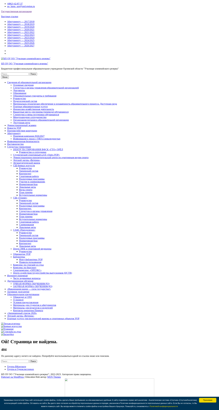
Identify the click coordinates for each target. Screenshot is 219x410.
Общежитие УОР (22, 254)
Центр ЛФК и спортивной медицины (32, 248)
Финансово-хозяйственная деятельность (33, 109)
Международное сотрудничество (29, 117)
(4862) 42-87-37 (15, 3)
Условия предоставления (25, 302)
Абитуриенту (14, 133)
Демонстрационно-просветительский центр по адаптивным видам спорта (50, 157)
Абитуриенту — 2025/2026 (20, 43)
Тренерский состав (28, 171)
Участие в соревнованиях (32, 181)
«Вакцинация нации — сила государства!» (29, 289)
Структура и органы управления (35, 211)
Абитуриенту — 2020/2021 (20, 29)
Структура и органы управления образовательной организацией (46, 87)
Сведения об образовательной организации (29, 82)
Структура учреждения (19, 147)
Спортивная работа (29, 176)
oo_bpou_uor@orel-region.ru (21, 6)
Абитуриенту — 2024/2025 (20, 40)
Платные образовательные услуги (30, 106)
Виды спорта (25, 189)
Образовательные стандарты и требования (34, 96)
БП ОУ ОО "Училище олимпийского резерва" (24, 63)
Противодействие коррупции (22, 130)
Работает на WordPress (12, 377)
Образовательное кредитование (23, 294)
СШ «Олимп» (20, 198)
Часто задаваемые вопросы (27, 278)
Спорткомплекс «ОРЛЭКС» (27, 270)
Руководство (19, 98)
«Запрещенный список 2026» (22, 313)
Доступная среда (21, 122)
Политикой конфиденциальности (164, 406)
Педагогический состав (25, 101)
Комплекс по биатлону (24, 267)
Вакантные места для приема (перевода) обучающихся (41, 112)
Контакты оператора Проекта (28, 310)
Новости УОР (14, 128)
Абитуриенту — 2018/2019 (20, 24)
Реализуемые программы (32, 179)
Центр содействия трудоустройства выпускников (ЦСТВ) (42, 273)
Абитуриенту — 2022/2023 (20, 35)
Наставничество (15, 144)
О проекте (18, 299)
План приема (25, 192)
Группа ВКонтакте (16, 366)
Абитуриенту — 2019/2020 (20, 27)
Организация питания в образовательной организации (41, 120)
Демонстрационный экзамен (21, 125)
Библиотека (19, 257)
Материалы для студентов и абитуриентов (34, 305)
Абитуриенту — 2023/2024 (20, 37)
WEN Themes (54, 377)
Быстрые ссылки (9, 16)
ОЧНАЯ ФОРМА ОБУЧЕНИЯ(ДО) (31, 283)
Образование (19, 93)
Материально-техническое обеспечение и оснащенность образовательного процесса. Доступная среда (65, 104)
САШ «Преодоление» (24, 230)
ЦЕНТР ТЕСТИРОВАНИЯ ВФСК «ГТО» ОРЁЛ (38, 149)
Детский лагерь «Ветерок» (26, 160)
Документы (19, 90)
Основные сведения (23, 85)
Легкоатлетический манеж (26, 163)
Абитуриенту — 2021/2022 (20, 32)
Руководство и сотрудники (32, 152)
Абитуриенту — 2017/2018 (20, 21)
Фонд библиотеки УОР (31, 259)
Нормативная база (28, 184)
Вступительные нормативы (33, 195)
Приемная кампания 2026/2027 (29, 136)
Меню (5, 77)
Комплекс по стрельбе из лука (28, 265)
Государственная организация (16, 11)
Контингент (25, 173)
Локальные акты (27, 187)
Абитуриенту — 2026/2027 (20, 45)
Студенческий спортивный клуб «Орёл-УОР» (36, 155)
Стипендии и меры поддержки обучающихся (36, 114)
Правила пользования (30, 262)
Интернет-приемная (17, 275)
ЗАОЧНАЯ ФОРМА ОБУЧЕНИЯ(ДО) (32, 286)
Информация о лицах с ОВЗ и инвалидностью (36, 138)
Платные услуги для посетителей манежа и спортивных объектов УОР (43, 318)
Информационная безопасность (23, 141)
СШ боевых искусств (24, 165)
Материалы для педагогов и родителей (33, 308)
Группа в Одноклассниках (20, 369)
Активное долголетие (18, 291)
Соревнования (26, 224)
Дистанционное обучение (20, 281)
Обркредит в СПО (22, 297)
